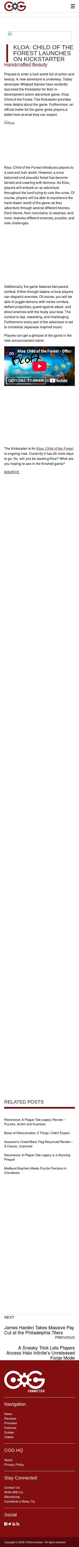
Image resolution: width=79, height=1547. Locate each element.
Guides (9, 1432)
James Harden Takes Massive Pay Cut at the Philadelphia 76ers (39, 1325)
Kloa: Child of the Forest (54, 448)
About (8, 1460)
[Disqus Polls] (39, 532)
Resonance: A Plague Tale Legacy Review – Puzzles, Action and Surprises (34, 1121)
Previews (10, 1423)
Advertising (12, 1496)
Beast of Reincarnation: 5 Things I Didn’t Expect (37, 1133)
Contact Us (12, 1487)
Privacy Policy (14, 1464)
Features (10, 1427)
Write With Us (13, 1492)
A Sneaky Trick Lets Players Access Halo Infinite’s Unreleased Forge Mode (40, 1347)
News (8, 1413)
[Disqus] (39, 642)
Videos (9, 1437)
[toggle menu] (73, 6)
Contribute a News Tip (19, 1501)
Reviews (10, 1418)
